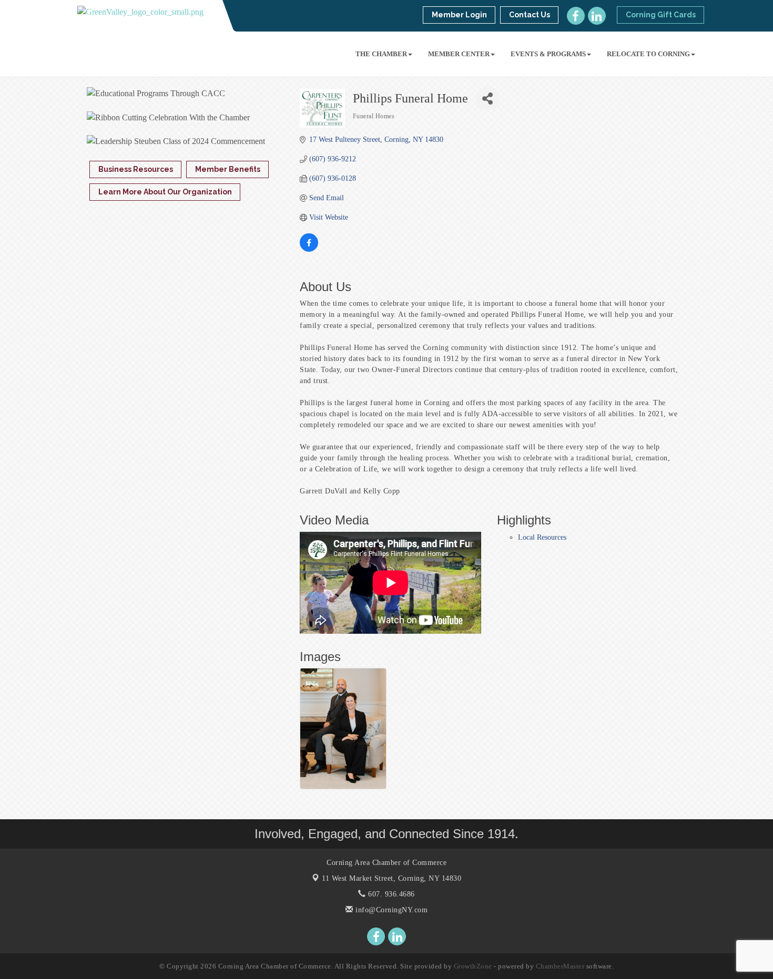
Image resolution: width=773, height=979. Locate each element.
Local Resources (542, 537)
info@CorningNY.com (390, 910)
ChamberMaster (560, 966)
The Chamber (381, 54)
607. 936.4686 (390, 894)
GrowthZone (473, 966)
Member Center (459, 54)
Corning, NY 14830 (391, 878)
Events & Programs (548, 54)
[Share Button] (488, 98)
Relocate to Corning (648, 54)
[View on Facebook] (309, 249)
